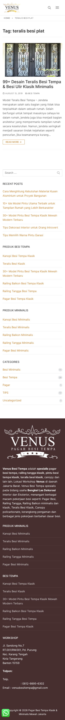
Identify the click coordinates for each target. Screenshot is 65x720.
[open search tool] (49, 7)
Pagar (6, 385)
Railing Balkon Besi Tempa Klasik (23, 283)
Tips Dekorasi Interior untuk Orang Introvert (30, 227)
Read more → (14, 142)
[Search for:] (32, 172)
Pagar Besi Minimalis (15, 350)
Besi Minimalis (11, 369)
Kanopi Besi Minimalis (16, 319)
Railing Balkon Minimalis (18, 335)
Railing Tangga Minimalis (18, 342)
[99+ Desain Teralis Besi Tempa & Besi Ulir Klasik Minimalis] (32, 60)
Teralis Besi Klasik (14, 263)
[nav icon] (57, 7)
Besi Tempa (34, 93)
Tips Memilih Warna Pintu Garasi (23, 235)
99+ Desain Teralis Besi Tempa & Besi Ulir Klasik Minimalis (32, 84)
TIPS (5, 392)
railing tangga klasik (31, 472)
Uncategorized (12, 400)
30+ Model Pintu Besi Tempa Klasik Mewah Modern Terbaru (30, 217)
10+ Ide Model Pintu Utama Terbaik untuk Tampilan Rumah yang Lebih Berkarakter (29, 205)
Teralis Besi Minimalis (16, 327)
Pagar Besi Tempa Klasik (18, 298)
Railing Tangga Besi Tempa (19, 291)
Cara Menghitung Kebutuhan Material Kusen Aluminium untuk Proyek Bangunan (30, 193)
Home (7, 18)
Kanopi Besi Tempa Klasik (19, 256)
